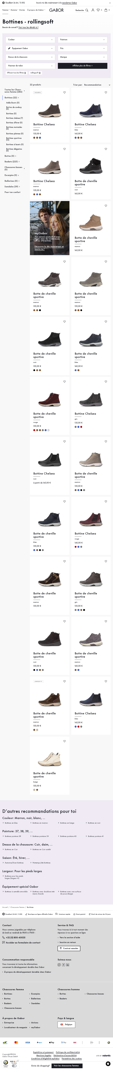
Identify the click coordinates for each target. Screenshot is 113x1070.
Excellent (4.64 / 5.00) (14, 914)
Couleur (11, 40)
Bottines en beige (67, 823)
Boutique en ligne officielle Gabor (40, 914)
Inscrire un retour (68, 942)
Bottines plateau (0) (14, 134)
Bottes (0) (9, 156)
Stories (22, 10)
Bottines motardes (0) (14, 128)
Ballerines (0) (11, 181)
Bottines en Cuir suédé (42, 849)
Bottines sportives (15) (14, 139)
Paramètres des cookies (72, 1058)
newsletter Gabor (69, 3)
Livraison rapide (64, 914)
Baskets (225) (11, 162)
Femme (5, 10)
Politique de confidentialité (68, 1052)
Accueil (5, 907)
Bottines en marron (40, 823)
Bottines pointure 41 (95, 836)
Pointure (63, 40)
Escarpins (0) (11, 175)
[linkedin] (67, 964)
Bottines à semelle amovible (16, 892)
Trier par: (78, 85)
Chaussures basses (12, 1008)
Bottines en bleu (11, 823)
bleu (40, 138)
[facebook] (63, 964)
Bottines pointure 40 (68, 836)
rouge (34, 430)
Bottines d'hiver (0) (14, 123)
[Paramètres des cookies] (108, 1063)
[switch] (14, 1065)
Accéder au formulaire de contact (23, 943)
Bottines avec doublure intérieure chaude (44, 893)
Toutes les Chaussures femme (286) (13, 91)
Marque (63, 57)
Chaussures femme (17, 907)
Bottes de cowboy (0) (14, 108)
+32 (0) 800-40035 (15, 938)
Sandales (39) (11, 187)
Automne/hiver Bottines (14, 863)
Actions (34, 1023)
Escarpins (35, 994)
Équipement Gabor (19, 48)
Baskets (7, 1004)
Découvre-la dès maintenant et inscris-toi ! (49, 248)
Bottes (7, 999)
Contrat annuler (70, 948)
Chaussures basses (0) (13, 168)
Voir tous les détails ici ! (28, 27)
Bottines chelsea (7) (14, 118)
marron (34, 138)
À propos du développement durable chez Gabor (27, 972)
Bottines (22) (11, 98)
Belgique (68, 1024)
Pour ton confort (12, 192)
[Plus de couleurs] (48, 430)
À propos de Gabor (35, 10)
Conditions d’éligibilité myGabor (45, 1058)
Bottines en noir (94, 823)
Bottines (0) (11, 114)
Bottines (8, 994)
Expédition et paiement (43, 1052)
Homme (14, 10)
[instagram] (59, 964)
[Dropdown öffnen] (9, 10)
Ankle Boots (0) (12, 103)
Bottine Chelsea (44, 124)
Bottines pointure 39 (41, 836)
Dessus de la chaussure (17, 57)
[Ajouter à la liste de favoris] (64, 92)
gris (43, 430)
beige (37, 730)
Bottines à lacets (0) (15, 145)
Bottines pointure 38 (13, 836)
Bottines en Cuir (11, 849)
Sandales (35, 1004)
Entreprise (9, 1023)
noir (40, 310)
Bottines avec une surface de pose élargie (70, 893)
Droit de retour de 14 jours (101, 914)
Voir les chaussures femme (66, 1066)
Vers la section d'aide (70, 938)
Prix (61, 48)
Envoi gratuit (80, 914)
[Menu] (18, 1061)
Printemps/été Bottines (41, 863)
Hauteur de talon (15, 66)
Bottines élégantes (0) (14, 150)
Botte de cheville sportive (86, 183)
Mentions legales (43, 1055)
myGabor (35, 1028)
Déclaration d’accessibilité (65, 1055)
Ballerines (36, 999)
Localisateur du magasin (15, 1028)
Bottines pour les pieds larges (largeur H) (14, 877)
